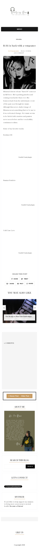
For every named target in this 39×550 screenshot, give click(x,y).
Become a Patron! (16, 506)
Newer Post (14, 396)
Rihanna (19, 39)
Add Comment (19, 53)
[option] (19, 312)
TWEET (26, 279)
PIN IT (21, 283)
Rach (10, 51)
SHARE (15, 279)
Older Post (25, 396)
